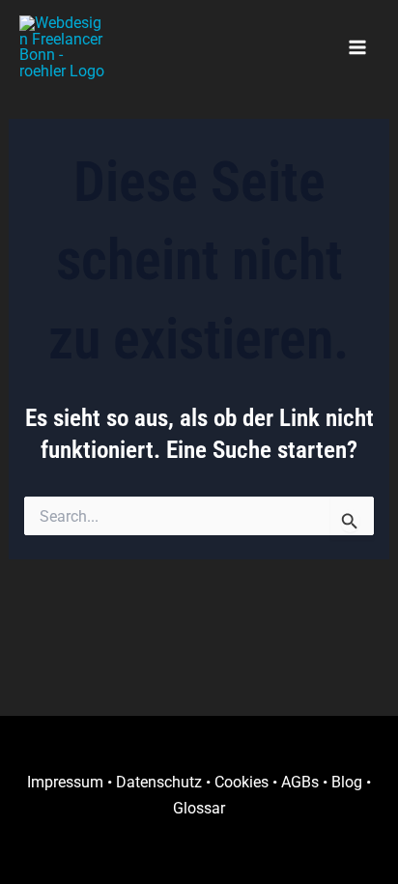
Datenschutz (159, 782)
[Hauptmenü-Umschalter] (357, 48)
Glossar (199, 808)
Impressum (65, 782)
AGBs (300, 782)
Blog (346, 782)
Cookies (241, 782)
